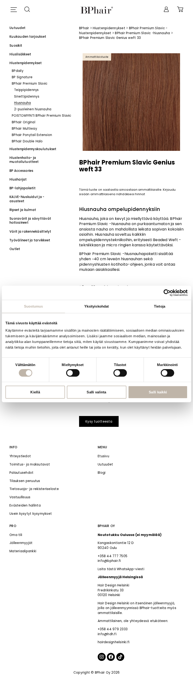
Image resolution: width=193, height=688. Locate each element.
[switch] (73, 373)
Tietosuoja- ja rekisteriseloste (34, 489)
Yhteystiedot (20, 456)
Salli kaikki (158, 392)
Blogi (101, 472)
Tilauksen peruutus (24, 481)
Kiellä (35, 392)
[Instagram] (102, 657)
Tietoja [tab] (159, 306)
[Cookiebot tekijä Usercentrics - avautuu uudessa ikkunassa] (167, 292)
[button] (13, 9)
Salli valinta (96, 392)
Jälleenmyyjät (20, 543)
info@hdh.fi (107, 634)
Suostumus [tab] (33, 306)
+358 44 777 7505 (112, 556)
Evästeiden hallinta (25, 505)
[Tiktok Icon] (120, 657)
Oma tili (15, 535)
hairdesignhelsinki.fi (113, 642)
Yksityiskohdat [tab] (96, 306)
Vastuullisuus (19, 497)
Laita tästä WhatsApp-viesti (121, 569)
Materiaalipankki (22, 551)
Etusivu (103, 456)
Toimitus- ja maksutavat (29, 464)
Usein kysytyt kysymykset (30, 513)
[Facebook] (111, 657)
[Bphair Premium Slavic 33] (131, 102)
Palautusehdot (21, 472)
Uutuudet (105, 464)
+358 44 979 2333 (113, 629)
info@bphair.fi (109, 561)
